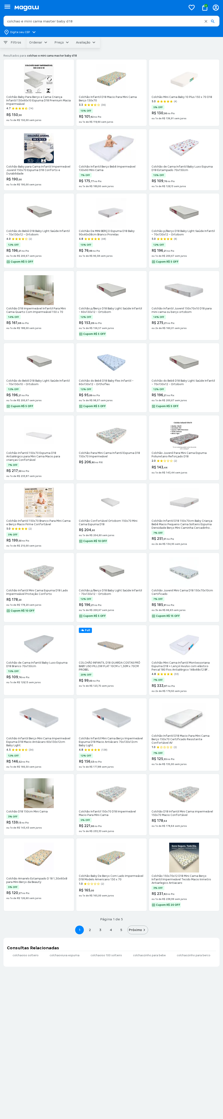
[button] (206, 21)
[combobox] (111, 21)
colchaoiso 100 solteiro (106, 955)
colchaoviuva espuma (64, 955)
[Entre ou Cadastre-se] (216, 7)
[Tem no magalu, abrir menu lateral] (7, 6)
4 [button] (111, 930)
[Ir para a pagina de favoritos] (191, 7)
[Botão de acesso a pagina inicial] (98, 7)
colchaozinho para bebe (149, 955)
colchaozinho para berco (193, 955)
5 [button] (121, 930)
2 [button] (90, 930)
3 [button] (100, 930)
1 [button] (79, 930)
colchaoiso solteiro (26, 955)
